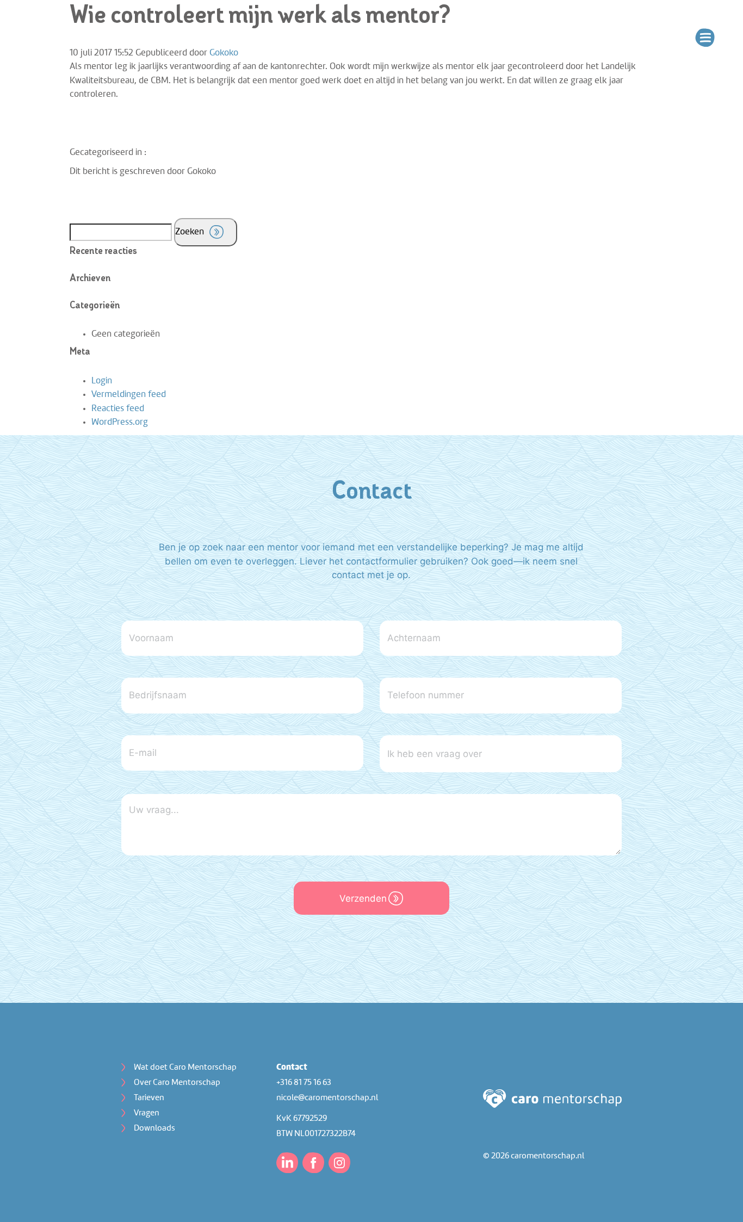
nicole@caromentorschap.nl (327, 1098)
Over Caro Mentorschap (177, 1082)
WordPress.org (119, 422)
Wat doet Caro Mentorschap (185, 1067)
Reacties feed (117, 408)
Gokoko (223, 53)
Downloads (154, 1128)
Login (101, 381)
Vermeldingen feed (128, 394)
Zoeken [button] (189, 232)
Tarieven (149, 1098)
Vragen (146, 1113)
